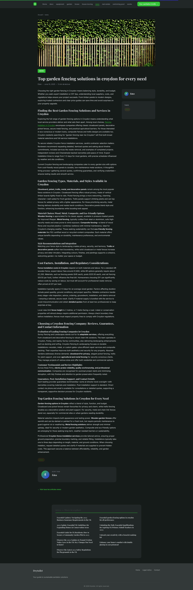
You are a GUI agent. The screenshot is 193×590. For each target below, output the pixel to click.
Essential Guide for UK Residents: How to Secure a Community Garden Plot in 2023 (73, 533)
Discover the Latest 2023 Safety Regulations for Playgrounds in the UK (74, 551)
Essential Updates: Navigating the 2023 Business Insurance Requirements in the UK (74, 518)
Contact (157, 570)
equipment (60, 4)
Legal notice (147, 570)
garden (69, 4)
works (129, 4)
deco (51, 4)
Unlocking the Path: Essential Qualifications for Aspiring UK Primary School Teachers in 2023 (117, 527)
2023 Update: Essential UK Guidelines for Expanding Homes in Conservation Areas (73, 526)
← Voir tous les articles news (49, 489)
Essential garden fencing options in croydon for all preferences (117, 518)
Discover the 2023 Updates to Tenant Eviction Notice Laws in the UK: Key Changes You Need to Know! (75, 542)
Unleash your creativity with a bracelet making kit (118, 536)
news (97, 4)
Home (44, 4)
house (77, 4)
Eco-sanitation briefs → (149, 4)
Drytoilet (38, 570)
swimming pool (119, 4)
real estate (106, 4)
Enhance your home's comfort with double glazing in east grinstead (116, 543)
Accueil (40, 15)
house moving (87, 4)
